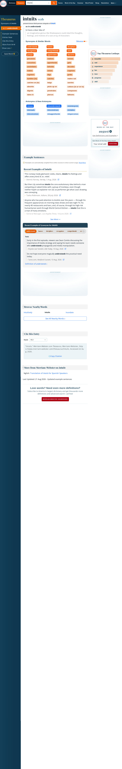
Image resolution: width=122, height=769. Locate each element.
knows (40, 231)
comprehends (72, 231)
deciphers (49, 231)
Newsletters (105, 3)
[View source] (59, 179)
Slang (97, 3)
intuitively (28, 312)
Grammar (80, 3)
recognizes (60, 231)
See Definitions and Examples (105, 136)
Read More (82, 163)
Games (60, 3)
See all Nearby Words (54, 318)
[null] (110, 131)
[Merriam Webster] (105, 123)
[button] (113, 3)
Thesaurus (8, 19)
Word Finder (89, 3)
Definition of (35, 264)
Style (26, 340)
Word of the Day (70, 3)
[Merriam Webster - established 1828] (3, 2)
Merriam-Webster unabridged (55, 399)
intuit (53, 23)
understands (30, 231)
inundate (70, 312)
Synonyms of (8, 23)
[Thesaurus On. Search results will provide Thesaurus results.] (16, 3)
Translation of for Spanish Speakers (48, 373)
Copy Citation (56, 356)
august (104, 131)
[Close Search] (49, 3)
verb (41, 19)
